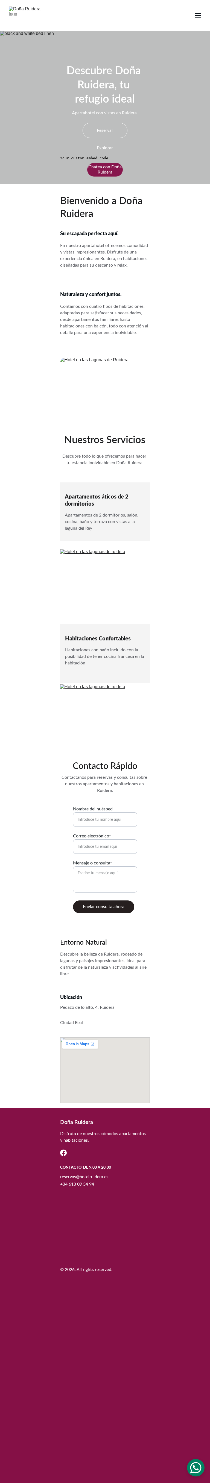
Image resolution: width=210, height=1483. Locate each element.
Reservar (105, 130)
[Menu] (198, 15)
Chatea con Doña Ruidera (105, 169)
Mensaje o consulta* (92, 863)
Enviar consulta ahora (103, 907)
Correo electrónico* (92, 836)
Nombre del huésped (93, 809)
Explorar (105, 148)
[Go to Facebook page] (63, 1153)
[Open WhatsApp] (196, 1467)
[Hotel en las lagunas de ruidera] (105, 717)
